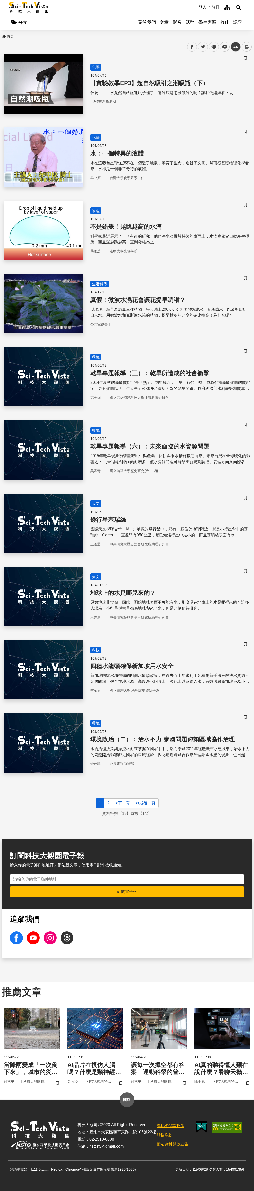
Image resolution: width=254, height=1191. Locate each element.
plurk (213, 47)
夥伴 (224, 22)
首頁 (10, 36)
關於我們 (147, 22)
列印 (247, 47)
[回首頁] (28, 7)
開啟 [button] (127, 1099)
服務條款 (164, 1135)
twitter (203, 47)
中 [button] (236, 47)
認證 (237, 22)
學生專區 (207, 22)
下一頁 (124, 803)
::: (195, 7)
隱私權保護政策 (170, 1126)
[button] (238, 7)
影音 (177, 22)
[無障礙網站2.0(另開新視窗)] (227, 1127)
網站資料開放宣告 (172, 1144)
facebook (192, 47)
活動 (190, 22)
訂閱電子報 (127, 891)
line (223, 47)
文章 (164, 22)
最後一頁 (147, 803)
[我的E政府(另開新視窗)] (201, 1127)
